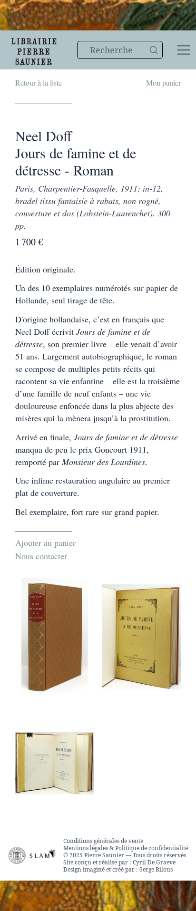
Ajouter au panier (45, 542)
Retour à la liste (38, 82)
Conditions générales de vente (103, 840)
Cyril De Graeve (154, 862)
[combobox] (119, 49)
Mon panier (163, 82)
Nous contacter (41, 556)
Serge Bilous (156, 869)
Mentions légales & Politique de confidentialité (125, 848)
